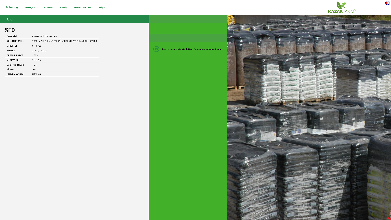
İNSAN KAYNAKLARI (82, 7)
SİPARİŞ (63, 7)
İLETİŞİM (101, 7)
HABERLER (49, 7)
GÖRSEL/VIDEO (31, 7)
